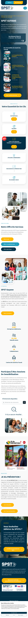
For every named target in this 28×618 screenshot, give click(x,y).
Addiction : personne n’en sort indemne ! (12, 37)
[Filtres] (24, 402)
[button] (22, 40)
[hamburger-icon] (25, 8)
